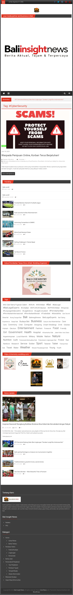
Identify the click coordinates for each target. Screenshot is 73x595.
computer (28, 325)
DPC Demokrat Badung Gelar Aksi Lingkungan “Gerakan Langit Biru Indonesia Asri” (39, 99)
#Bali (48, 304)
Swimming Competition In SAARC (24, 222)
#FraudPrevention (32, 161)
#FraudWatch (41, 161)
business (36, 321)
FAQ (7, 525)
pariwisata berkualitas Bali (28, 340)
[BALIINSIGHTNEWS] (11, 499)
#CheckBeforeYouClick (14, 161)
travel (9, 347)
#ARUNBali (40, 305)
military (32, 336)
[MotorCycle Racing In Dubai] (7, 233)
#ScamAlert (62, 161)
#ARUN (32, 305)
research (15, 344)
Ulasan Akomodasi (14, 574)
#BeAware (5, 161)
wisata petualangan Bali (40, 348)
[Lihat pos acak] (69, 93)
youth (59, 348)
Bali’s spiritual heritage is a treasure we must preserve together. (33, 452)
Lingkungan (12, 553)
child (21, 325)
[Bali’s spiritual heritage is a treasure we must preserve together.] (7, 453)
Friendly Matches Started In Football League (27, 203)
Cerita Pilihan (12, 541)
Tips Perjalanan (13, 565)
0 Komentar (21, 159)
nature (56, 336)
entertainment (26, 328)
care (64, 321)
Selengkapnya (6, 436)
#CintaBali (25, 308)
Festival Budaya (13, 550)
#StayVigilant (4, 163)
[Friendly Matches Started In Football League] (7, 204)
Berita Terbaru (13, 544)
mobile (40, 336)
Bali (25, 317)
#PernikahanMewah (32, 314)
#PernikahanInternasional (13, 314)
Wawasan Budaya (11, 577)
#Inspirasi (65, 308)
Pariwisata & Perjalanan (13, 562)
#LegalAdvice (27, 311)
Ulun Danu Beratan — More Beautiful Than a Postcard (30, 471)
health (28, 332)
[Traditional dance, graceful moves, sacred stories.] (7, 463)
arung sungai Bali (15, 317)
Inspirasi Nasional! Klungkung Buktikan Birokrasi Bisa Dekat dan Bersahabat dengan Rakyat (36, 424)
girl (5, 332)
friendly (63, 328)
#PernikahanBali (56, 311)
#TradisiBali (45, 314)
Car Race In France (19, 252)
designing (38, 325)
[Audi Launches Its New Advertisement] (7, 214)
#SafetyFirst (55, 161)
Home (7, 537)
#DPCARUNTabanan (38, 308)
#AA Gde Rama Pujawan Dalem (15, 305)
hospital (37, 332)
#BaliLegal (56, 305)
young (52, 347)
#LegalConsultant (41, 311)
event (5, 419)
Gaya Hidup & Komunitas (13, 580)
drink (60, 325)
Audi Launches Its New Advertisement (25, 212)
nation (47, 336)
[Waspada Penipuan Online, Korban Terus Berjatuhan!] (35, 129)
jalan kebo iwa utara (62, 332)
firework (47, 328)
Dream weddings (50, 325)
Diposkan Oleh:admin (8, 159)
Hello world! (5, 187)
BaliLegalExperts (49, 317)
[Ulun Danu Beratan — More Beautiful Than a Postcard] (7, 473)
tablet (55, 343)
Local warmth (21, 337)
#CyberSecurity (24, 161)
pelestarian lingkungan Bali (47, 340)
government (15, 332)
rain (67, 340)
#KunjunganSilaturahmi (12, 311)
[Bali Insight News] (3, 93)
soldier (32, 344)
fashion (39, 328)
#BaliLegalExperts (11, 308)
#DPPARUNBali (54, 308)
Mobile (4, 146)
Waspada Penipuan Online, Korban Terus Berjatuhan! (30, 155)
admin (15, 427)
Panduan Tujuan (13, 568)
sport (39, 343)
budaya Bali (24, 321)
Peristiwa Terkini (10, 547)
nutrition (7, 340)
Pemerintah (12, 556)
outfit (15, 340)
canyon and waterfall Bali (51, 322)
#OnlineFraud (48, 161)
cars (5, 325)
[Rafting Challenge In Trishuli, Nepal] (7, 243)
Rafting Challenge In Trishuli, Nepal (24, 242)
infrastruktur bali (47, 332)
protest (61, 340)
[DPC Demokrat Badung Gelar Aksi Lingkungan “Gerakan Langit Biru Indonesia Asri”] (7, 443)
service (23, 343)
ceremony (12, 325)
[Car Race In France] (7, 253)
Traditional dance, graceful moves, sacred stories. (29, 462)
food (56, 328)
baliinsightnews (35, 317)
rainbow (6, 344)
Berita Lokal (9, 559)
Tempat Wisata (13, 571)
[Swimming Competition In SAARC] (7, 224)
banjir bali (15, 322)
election (13, 328)
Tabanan (47, 344)
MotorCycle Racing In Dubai (22, 232)
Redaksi (8, 522)
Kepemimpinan (9, 337)
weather (25, 347)
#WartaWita (56, 314)
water (16, 348)
